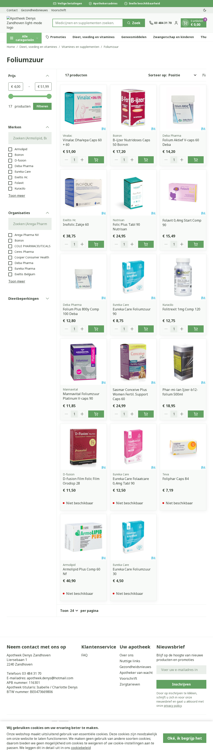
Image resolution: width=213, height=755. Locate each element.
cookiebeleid (81, 747)
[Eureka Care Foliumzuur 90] (133, 277)
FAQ (84, 655)
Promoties (58, 37)
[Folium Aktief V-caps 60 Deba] (183, 108)
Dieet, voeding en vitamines (94, 37)
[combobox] (87, 23)
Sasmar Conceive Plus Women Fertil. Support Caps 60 (130, 394)
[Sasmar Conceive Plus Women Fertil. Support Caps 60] (133, 362)
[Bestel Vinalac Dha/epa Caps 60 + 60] (96, 159)
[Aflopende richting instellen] (203, 75)
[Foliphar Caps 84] (183, 447)
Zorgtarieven (130, 684)
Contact (12, 10)
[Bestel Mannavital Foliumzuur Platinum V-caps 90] (96, 414)
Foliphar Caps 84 (175, 478)
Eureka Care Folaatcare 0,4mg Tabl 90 (131, 481)
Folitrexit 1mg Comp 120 (181, 309)
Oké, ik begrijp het (184, 738)
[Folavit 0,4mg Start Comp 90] (183, 193)
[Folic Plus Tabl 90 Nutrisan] (133, 193)
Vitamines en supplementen (80, 47)
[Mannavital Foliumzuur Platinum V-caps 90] (83, 362)
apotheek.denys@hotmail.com (50, 678)
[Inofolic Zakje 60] (83, 193)
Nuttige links (130, 661)
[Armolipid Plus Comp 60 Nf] (83, 537)
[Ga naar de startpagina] (27, 23)
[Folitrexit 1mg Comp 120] (183, 277)
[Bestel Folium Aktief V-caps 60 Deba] (196, 159)
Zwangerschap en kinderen (173, 37)
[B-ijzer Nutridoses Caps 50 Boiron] (133, 108)
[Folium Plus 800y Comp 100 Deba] (83, 277)
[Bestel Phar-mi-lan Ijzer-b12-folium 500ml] (196, 414)
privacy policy (173, 706)
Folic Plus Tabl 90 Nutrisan (126, 226)
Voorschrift (58, 10)
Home (11, 47)
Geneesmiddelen (133, 37)
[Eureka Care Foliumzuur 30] (133, 537)
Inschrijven (181, 684)
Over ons (127, 655)
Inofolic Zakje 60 (76, 224)
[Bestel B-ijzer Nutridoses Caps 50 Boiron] (146, 159)
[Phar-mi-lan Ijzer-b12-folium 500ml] (183, 362)
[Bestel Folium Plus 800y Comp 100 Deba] (96, 328)
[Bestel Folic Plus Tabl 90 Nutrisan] (146, 244)
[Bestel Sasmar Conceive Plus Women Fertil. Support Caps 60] (146, 414)
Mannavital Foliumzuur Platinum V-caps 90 (81, 396)
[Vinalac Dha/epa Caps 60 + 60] (83, 108)
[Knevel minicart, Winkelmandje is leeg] (185, 23)
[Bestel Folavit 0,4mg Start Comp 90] (196, 244)
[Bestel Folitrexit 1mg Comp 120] (196, 328)
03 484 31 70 (31, 673)
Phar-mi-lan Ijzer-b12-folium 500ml (180, 392)
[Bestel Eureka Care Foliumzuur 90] (146, 328)
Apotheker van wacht (136, 672)
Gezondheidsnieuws (34, 10)
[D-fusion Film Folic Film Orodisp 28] (83, 447)
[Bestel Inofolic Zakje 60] (96, 244)
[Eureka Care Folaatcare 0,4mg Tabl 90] (133, 447)
